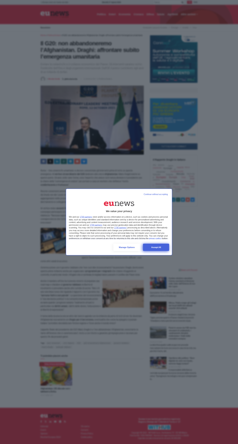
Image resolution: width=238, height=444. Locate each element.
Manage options (127, 247)
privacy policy (155, 238)
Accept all (156, 247)
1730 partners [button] (86, 217)
